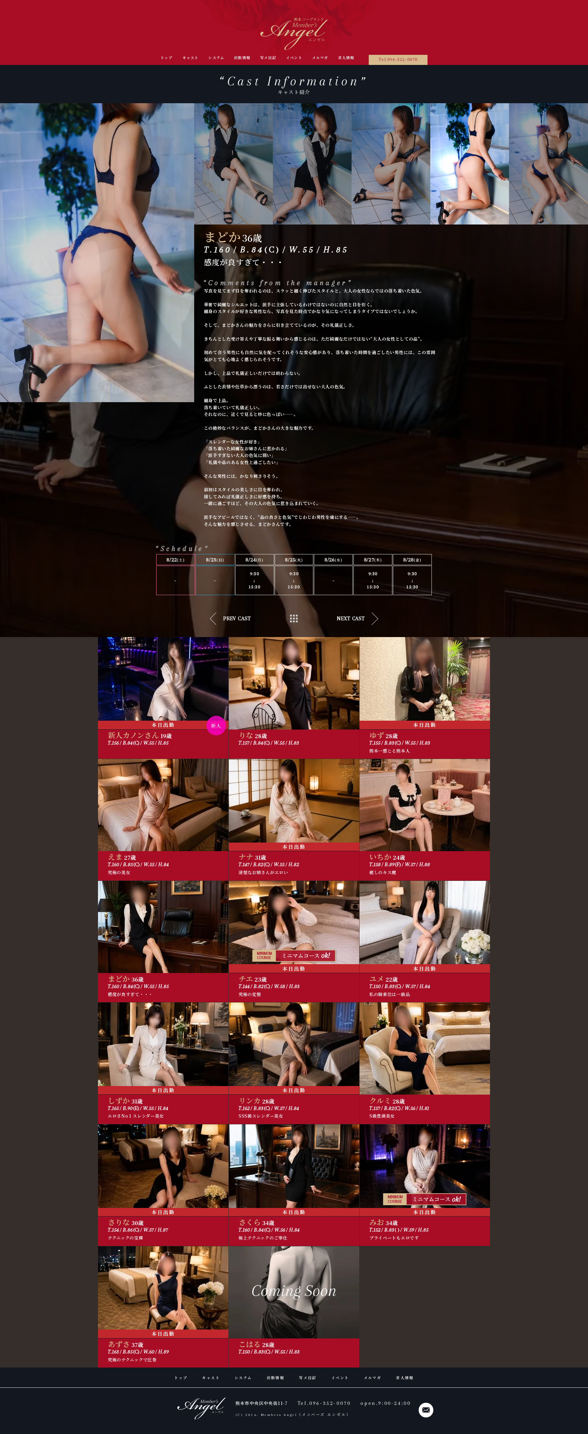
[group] (233, 164)
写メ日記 (268, 57)
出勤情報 (242, 57)
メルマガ (320, 57)
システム (216, 57)
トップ (166, 57)
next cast (351, 618)
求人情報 (346, 57)
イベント (294, 57)
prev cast (237, 618)
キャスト (191, 57)
